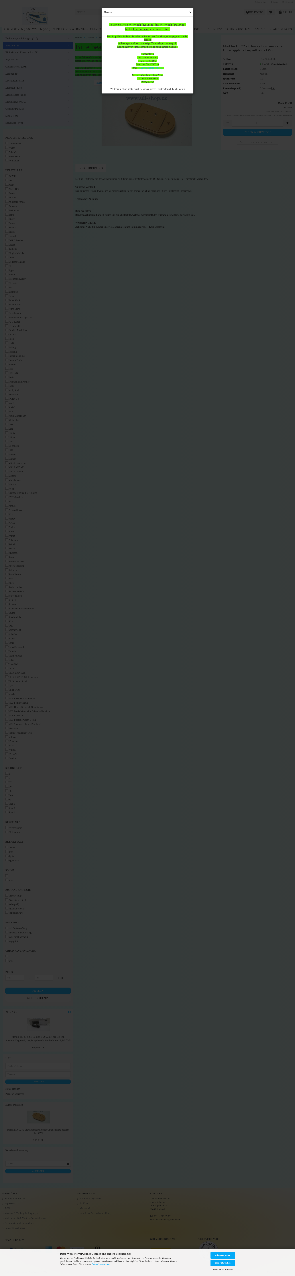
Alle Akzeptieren (222, 1255)
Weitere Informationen (223, 1269)
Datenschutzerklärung (101, 1264)
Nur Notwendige (222, 1263)
